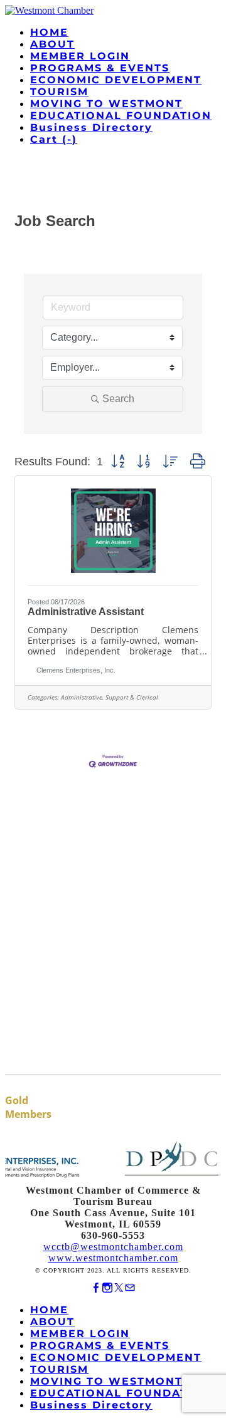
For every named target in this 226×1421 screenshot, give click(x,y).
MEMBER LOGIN (80, 56)
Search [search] (118, 398)
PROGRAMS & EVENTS (100, 68)
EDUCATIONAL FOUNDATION (121, 115)
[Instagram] (107, 1288)
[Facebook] (96, 1288)
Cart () (53, 139)
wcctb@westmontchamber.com (113, 1246)
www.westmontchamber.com (113, 1258)
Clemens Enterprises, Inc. (76, 670)
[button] (118, 461)
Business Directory (91, 127)
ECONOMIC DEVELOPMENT (116, 80)
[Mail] (130, 1288)
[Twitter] (119, 1288)
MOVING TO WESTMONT (106, 104)
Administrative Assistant (86, 611)
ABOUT (52, 44)
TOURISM (59, 92)
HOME (49, 32)
